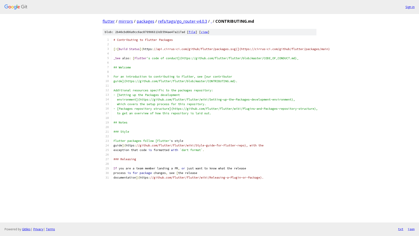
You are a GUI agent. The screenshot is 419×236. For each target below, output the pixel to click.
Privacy (38, 229)
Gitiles (26, 229)
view (204, 32)
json (411, 229)
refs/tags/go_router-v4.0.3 (182, 21)
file (192, 32)
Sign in (410, 7)
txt (400, 229)
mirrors (125, 21)
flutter (109, 21)
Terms (50, 229)
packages (145, 21)
